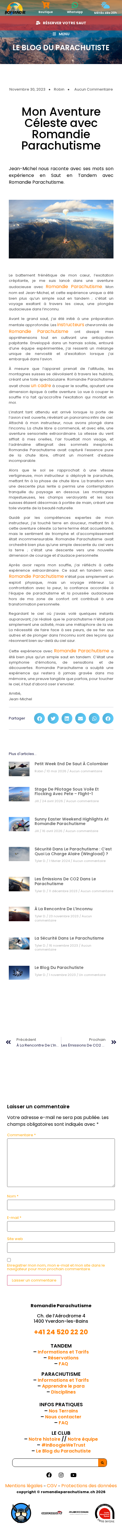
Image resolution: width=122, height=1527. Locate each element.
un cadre (41, 385)
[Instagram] (61, 1474)
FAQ (63, 1364)
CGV (52, 1485)
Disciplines (63, 1392)
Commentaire (21, 1135)
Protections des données (89, 1485)
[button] (39, 718)
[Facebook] (48, 1474)
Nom (12, 1196)
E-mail (14, 1218)
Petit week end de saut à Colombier (71, 764)
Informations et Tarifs (63, 1352)
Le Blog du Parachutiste (59, 967)
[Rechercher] (102, 1463)
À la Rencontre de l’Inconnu (63, 909)
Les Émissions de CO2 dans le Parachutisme (65, 881)
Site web (15, 1239)
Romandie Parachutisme (74, 286)
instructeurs (70, 324)
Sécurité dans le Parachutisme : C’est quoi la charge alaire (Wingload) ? (73, 851)
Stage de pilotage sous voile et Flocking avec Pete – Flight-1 (67, 791)
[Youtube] (73, 1474)
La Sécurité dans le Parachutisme (69, 938)
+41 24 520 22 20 (61, 1332)
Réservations (63, 1358)
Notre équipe (83, 1439)
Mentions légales (24, 1485)
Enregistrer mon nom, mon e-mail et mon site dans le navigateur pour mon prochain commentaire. (56, 1267)
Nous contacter (63, 1417)
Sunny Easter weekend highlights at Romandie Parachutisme (72, 821)
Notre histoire (45, 1439)
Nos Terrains (63, 1411)
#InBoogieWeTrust (63, 1445)
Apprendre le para (63, 1386)
